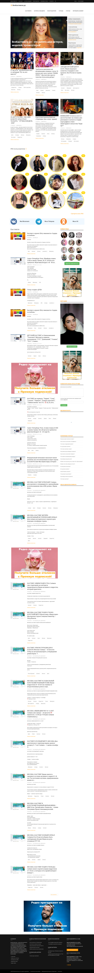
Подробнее (79, 47)
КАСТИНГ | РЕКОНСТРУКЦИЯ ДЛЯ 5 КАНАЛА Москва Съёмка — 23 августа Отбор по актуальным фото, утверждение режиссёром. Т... (42, 650)
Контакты (60, 971)
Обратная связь (14, 961)
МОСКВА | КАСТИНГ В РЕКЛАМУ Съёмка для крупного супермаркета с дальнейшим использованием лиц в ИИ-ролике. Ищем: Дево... (42, 485)
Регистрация (80, 1)
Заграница (38, 135)
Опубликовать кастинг (35, 947)
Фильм (29, 282)
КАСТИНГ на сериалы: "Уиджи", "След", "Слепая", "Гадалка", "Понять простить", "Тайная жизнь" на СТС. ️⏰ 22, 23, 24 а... (41, 400)
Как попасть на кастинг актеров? (67, 453)
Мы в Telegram (49, 221)
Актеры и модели (27, 1)
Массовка (13, 89)
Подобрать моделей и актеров (55, 944)
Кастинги (21, 1)
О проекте (51, 1)
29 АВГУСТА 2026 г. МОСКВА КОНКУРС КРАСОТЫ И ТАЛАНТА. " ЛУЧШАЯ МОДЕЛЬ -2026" (21, 120)
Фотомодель (63, 141)
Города (61, 10)
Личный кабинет (78, 10)
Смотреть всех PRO (77, 213)
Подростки (20, 137)
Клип (37, 90)
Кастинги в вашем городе (35, 944)
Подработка (13, 87)
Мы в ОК (75, 221)
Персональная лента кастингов (36, 945)
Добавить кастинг (72, 39)
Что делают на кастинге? (65, 474)
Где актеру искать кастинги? (66, 476)
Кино (48, 133)
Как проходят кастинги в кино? (67, 438)
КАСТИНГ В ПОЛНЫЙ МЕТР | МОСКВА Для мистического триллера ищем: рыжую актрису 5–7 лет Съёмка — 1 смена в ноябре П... (42, 744)
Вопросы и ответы (15, 958)
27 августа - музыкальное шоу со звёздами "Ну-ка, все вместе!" (21, 72)
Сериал (35, 355)
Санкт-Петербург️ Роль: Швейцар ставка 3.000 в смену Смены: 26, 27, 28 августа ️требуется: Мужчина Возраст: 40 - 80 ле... (41, 260)
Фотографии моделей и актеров (55, 942)
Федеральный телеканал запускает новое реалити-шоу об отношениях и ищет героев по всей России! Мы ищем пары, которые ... (42, 460)
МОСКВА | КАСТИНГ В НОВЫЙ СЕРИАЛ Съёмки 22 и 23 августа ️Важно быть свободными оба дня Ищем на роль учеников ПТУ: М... (41, 838)
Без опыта (67, 90)
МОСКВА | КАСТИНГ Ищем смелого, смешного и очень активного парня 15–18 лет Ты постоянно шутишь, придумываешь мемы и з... (42, 777)
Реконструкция (31, 673)
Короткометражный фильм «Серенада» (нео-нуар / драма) (46, 118)
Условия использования (35, 971)
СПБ (40, 282)
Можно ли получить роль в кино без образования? (71, 461)
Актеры (44, 135)
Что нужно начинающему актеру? (67, 456)
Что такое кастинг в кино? (66, 449)
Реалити (29, 474)
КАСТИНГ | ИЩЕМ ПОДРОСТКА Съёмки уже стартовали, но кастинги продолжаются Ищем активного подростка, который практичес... (42, 586)
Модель (42, 90)
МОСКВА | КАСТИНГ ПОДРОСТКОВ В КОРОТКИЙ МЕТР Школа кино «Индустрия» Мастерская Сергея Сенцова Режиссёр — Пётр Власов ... (42, 615)
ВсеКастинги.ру (19, 5)
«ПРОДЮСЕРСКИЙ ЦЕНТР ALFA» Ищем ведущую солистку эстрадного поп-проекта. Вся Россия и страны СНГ (70, 71)
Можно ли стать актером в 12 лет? (67, 464)
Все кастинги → (54, 894)
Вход (75, 1)
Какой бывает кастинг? (65, 471)
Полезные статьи (44, 1)
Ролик (46, 701)
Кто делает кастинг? (64, 469)
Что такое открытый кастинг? (66, 444)
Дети (12, 134)
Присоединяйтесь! (72, 31)
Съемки (20, 87)
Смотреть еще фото (71, 346)
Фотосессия (76, 141)
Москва (18, 89)
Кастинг (38, 92)
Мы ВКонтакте (24, 221)
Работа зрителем (27, 87)
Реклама (70, 141)
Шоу (62, 90)
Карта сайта (13, 963)
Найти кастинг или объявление (37, 949)
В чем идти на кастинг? (65, 466)
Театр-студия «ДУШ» (34, 290)
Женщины (48, 90)
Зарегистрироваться (72, 263)
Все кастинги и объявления (36, 942)
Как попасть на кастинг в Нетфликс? (68, 441)
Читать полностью (15, 92)
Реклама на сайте (15, 959)
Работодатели (36, 1)
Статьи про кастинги (34, 955)
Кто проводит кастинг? (65, 446)
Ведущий (30, 420)
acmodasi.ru (45, 251)
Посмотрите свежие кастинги (74, 23)
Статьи (68, 10)
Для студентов (76, 88)
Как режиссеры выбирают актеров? (68, 451)
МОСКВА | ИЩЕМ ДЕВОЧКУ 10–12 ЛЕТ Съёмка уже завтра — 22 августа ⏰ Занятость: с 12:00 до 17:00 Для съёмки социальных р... (40, 714)
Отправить (63, 405)
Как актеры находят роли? (66, 459)
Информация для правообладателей (49, 971)
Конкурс (17, 134)
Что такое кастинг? (64, 479)
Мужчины (35, 282)
